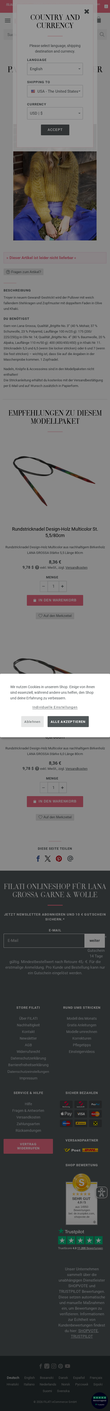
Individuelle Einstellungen (55, 707)
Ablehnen (32, 721)
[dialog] (55, 705)
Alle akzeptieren (68, 721)
